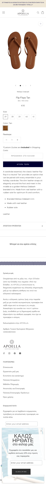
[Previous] (15, 85)
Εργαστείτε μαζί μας (11, 371)
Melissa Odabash (23, 92)
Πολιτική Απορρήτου (11, 380)
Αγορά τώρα (23, 164)
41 (33, 116)
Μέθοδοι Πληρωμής (11, 384)
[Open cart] (43, 12)
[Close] (41, 431)
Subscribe (21, 472)
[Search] (38, 12)
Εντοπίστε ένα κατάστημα (13, 376)
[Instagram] (9, 353)
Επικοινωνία (8, 367)
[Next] (30, 85)
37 (5, 116)
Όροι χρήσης (8, 397)
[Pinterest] (15, 353)
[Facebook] (4, 353)
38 (12, 116)
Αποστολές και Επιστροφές (14, 388)
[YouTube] (20, 353)
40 (26, 116)
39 (19, 116)
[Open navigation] (3, 12)
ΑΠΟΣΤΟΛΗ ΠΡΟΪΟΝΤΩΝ (12, 226)
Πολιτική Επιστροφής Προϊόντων (16, 393)
